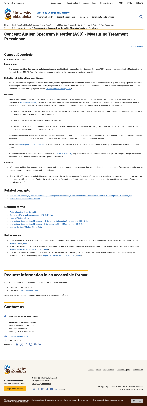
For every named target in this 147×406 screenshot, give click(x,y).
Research (83, 17)
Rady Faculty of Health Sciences (25, 25)
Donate (139, 3)
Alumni (86, 3)
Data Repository (107, 25)
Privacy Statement (21, 402)
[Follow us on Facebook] (26, 344)
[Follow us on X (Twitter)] (21, 344)
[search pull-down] (141, 16)
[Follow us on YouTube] (35, 344)
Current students (57, 3)
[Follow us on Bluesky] (17, 344)
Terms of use (116, 387)
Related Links (15, 243)
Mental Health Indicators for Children (25, 199)
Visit (121, 3)
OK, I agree (137, 401)
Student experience (66, 17)
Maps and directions (15, 389)
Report (13, 249)
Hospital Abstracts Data (19, 218)
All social (62, 390)
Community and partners (103, 17)
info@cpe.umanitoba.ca (28, 290)
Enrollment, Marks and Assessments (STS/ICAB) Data (31, 215)
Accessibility (138, 370)
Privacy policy (102, 387)
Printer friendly (137, 46)
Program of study (45, 17)
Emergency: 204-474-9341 (42, 381)
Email (94, 3)
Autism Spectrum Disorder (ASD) (23, 212)
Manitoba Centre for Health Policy (83, 25)
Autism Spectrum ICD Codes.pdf (31, 144)
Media (98, 370)
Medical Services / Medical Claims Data (26, 227)
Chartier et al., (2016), (63, 153)
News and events (106, 3)
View (25, 243)
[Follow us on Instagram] (30, 344)
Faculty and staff (73, 3)
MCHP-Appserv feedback (133, 387)
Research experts (123, 370)
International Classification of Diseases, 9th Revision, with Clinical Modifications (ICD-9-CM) (47, 224)
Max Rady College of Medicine (53, 12)
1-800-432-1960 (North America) (44, 378)
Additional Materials (34, 249)
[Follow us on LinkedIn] (39, 344)
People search (108, 370)
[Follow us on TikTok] (47, 389)
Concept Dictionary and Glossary (17, 28)
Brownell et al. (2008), (28, 102)
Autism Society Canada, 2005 (58, 89)
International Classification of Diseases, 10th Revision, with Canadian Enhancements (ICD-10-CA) (49, 221)
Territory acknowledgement (14, 3)
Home (6, 25)
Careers (91, 370)
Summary (21, 249)
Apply (129, 3)
